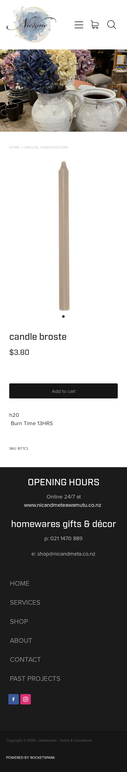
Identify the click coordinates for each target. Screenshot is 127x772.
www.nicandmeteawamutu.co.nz (63, 505)
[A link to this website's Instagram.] (25, 699)
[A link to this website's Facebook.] (13, 699)
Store (14, 147)
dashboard (47, 740)
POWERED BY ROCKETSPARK (30, 757)
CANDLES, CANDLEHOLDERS (45, 147)
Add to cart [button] (64, 391)
